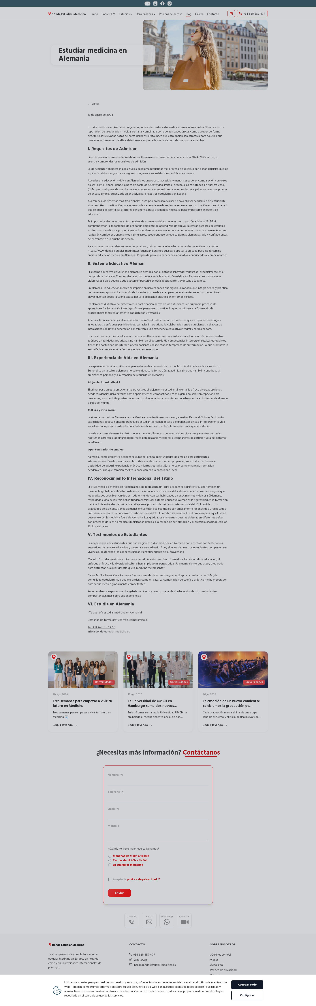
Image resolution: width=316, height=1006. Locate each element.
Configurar (247, 995)
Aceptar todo (247, 984)
